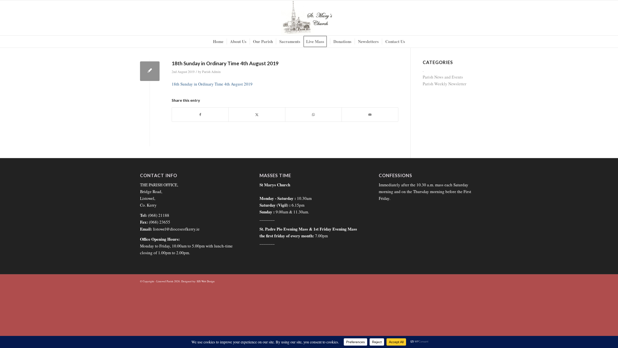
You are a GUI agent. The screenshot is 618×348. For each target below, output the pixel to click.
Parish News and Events (443, 77)
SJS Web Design (206, 281)
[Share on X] (257, 115)
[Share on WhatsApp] (313, 115)
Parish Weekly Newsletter (444, 84)
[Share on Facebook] (200, 115)
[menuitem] (218, 42)
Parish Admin (211, 71)
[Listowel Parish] (309, 17)
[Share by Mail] (370, 115)
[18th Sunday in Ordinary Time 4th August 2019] (150, 71)
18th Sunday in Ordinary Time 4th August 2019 (212, 84)
